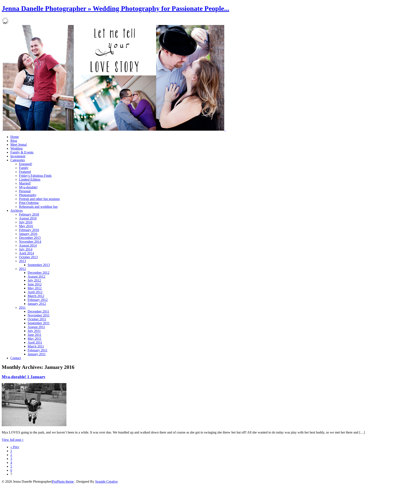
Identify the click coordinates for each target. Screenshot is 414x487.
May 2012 (35, 288)
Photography (27, 195)
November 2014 (30, 241)
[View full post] (34, 425)
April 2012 (35, 292)
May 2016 (26, 226)
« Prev (14, 447)
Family (23, 168)
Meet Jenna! (18, 144)
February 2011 (37, 350)
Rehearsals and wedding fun (38, 206)
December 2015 (30, 238)
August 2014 (28, 245)
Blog (13, 140)
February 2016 (29, 230)
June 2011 (34, 335)
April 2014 (26, 253)
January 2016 (28, 234)
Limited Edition (29, 179)
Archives (16, 210)
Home (14, 137)
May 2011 (34, 338)
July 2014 (25, 249)
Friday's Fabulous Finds (35, 175)
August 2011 (36, 327)
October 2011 (37, 319)
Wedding (16, 148)
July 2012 (34, 280)
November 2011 (39, 315)
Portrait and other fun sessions (39, 199)
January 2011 (37, 354)
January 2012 (37, 303)
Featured (25, 172)
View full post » (13, 440)
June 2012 (35, 284)
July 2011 (34, 331)
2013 (22, 261)
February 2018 (29, 214)
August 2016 (28, 218)
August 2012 (36, 276)
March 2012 (36, 296)
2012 (22, 269)
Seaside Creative (106, 481)
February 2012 (38, 300)
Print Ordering (29, 203)
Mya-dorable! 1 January (23, 376)
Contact (15, 358)
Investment (17, 156)
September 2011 (39, 323)
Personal (25, 191)
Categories (17, 160)
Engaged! (25, 164)
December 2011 (38, 311)
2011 (22, 307)
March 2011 (36, 346)
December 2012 (38, 272)
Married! (25, 183)
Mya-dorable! (28, 187)
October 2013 (28, 257)
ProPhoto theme (63, 481)
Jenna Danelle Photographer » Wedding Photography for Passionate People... (115, 8)
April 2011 (35, 342)
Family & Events (21, 152)
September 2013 (39, 265)
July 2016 (25, 222)
